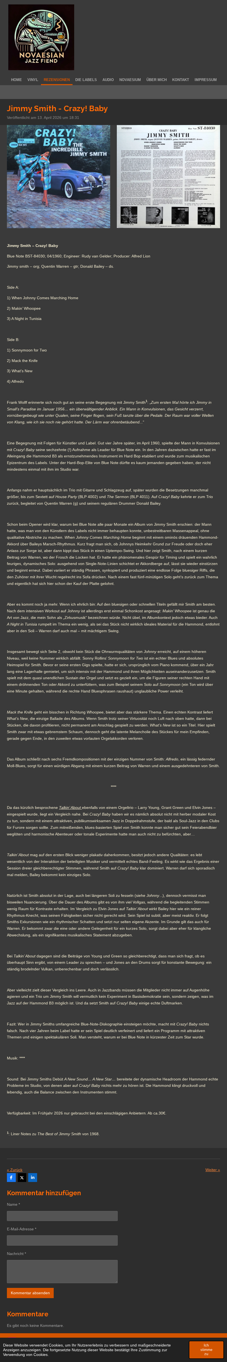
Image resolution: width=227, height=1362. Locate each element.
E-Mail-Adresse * (21, 1229)
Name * (13, 1204)
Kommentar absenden (30, 1293)
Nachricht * (16, 1253)
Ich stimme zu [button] (206, 1349)
